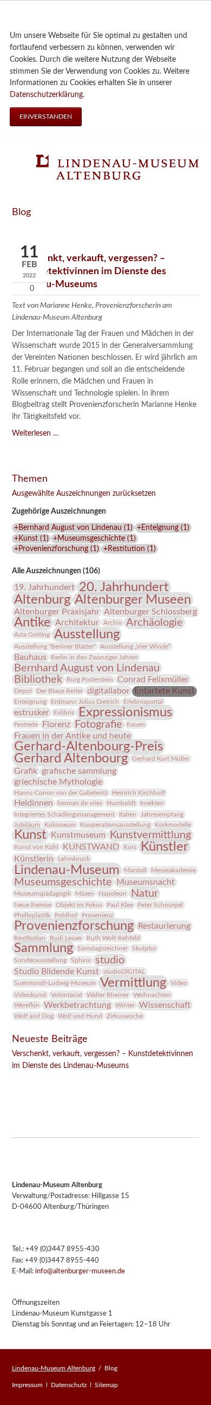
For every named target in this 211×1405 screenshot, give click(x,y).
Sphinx (81, 960)
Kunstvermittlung (150, 835)
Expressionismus (125, 712)
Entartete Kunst (164, 691)
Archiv (112, 622)
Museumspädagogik (42, 893)
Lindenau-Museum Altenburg (53, 1368)
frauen (136, 724)
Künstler (164, 846)
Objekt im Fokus (79, 905)
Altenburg (42, 599)
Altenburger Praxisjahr (57, 611)
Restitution (29, 938)
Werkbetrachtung (77, 1005)
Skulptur (144, 948)
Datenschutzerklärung (46, 95)
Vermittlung (133, 982)
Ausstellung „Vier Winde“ (135, 646)
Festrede (26, 724)
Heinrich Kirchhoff (138, 792)
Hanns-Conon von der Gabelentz (61, 792)
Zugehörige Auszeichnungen (59, 511)
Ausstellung (87, 634)
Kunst (30, 834)
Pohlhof (66, 915)
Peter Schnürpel (160, 905)
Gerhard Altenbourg (71, 758)
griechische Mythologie (58, 782)
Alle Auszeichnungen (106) (56, 571)
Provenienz (97, 915)
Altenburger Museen (133, 599)
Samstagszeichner (102, 948)
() (73, 528)
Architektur (77, 622)
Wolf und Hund (80, 1016)
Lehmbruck (74, 859)
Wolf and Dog (34, 1016)
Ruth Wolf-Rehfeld (113, 938)
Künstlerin (34, 858)
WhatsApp (85, 1081)
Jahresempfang (162, 814)
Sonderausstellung (40, 960)
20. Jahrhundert (124, 587)
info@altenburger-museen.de (80, 1271)
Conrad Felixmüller (153, 679)
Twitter (42, 1081)
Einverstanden (45, 116)
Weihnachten (152, 995)
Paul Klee (120, 905)
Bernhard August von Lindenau (87, 668)
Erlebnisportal (143, 701)
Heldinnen (33, 803)
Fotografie (98, 724)
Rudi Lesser (66, 938)
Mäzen (84, 893)
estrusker (31, 712)
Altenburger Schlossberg (150, 611)
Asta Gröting (32, 634)
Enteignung (30, 701)
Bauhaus (30, 657)
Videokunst (30, 995)
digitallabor (108, 691)
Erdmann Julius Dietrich (85, 701)
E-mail (63, 1081)
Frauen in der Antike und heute (72, 735)
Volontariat (66, 995)
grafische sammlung (79, 771)
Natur (144, 893)
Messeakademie (173, 870)
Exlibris (64, 712)
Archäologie (154, 622)
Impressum (27, 1385)
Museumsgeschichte (63, 882)
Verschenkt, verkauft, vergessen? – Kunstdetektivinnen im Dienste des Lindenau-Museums (89, 271)
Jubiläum (27, 824)
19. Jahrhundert (44, 587)
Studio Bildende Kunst (56, 971)
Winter (125, 1005)
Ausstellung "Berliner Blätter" (55, 646)
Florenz (56, 724)
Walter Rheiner (108, 995)
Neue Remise (32, 905)
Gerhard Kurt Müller (160, 758)
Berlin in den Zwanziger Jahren (94, 657)
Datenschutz (69, 1385)
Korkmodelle (173, 824)
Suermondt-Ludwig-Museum (55, 983)
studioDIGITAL (124, 971)
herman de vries (79, 803)
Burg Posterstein (90, 679)
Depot (23, 691)
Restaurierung (164, 926)
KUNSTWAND (91, 847)
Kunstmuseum (78, 835)
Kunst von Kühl (36, 847)
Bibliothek (38, 679)
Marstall (135, 870)
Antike (32, 622)
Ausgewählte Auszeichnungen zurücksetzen (84, 493)
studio (109, 960)
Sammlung (43, 948)
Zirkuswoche (125, 1016)
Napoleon (112, 893)
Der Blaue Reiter (59, 691)
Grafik (25, 771)
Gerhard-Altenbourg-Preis (88, 746)
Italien (127, 814)
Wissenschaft (164, 1005)
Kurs (129, 847)
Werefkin (26, 1005)
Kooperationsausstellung (115, 824)
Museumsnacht (145, 882)
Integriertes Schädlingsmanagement (64, 814)
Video (178, 983)
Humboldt (121, 803)
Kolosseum (60, 824)
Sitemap (106, 1385)
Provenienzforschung (74, 926)
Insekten (152, 803)
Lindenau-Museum (67, 870)
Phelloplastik (32, 915)
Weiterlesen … (35, 433)
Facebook (20, 1081)
